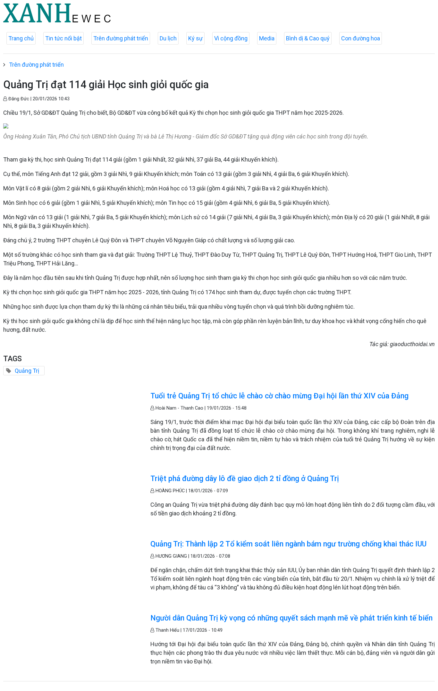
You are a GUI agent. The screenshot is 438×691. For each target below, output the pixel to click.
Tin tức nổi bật (63, 38)
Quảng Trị (27, 370)
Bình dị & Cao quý (308, 38)
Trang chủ (21, 38)
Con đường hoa (360, 38)
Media (266, 38)
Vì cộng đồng (231, 38)
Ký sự (195, 38)
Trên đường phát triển (120, 38)
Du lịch (168, 38)
